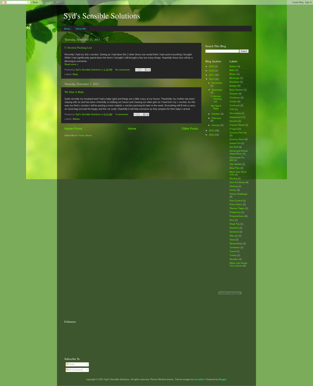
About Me (80, 28)
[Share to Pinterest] (149, 69)
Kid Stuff (234, 147)
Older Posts (190, 128)
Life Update (235, 164)
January (216, 125)
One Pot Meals (237, 182)
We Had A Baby (74, 92)
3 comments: (122, 114)
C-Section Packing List (78, 47)
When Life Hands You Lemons (238, 264)
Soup (232, 239)
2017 (212, 75)
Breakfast (234, 82)
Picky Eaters (236, 204)
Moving (233, 178)
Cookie (233, 101)
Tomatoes (235, 247)
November (217, 90)
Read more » (71, 64)
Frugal (233, 129)
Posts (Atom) (85, 135)
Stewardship (236, 243)
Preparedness (237, 216)
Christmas (235, 97)
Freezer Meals (237, 125)
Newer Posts (73, 128)
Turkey (233, 255)
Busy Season (236, 90)
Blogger (222, 379)
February (216, 118)
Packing (234, 186)
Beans (233, 74)
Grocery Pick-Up (238, 132)
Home (67, 28)
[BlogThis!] (140, 69)
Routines (234, 228)
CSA (232, 109)
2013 (212, 79)
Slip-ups (234, 236)
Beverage (234, 78)
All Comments (75, 370)
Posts (71, 364)
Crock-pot (235, 105)
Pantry (233, 190)
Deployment (236, 117)
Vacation (234, 259)
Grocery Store (237, 139)
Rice (232, 220)
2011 (212, 135)
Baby (75, 74)
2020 (212, 66)
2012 (212, 130)
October (216, 114)
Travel (233, 251)
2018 (212, 70)
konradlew (199, 379)
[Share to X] (143, 69)
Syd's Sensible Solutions (102, 15)
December (217, 83)
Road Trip (235, 224)
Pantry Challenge (238, 194)
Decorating (235, 113)
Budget (233, 86)
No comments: (123, 69)
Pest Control (236, 200)
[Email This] (136, 69)
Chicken (234, 93)
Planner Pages (237, 208)
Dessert (234, 121)
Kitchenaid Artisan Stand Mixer (239, 152)
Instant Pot (235, 143)
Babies (76, 119)
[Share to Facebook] (146, 69)
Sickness (234, 232)
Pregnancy (235, 212)
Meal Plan (235, 168)
